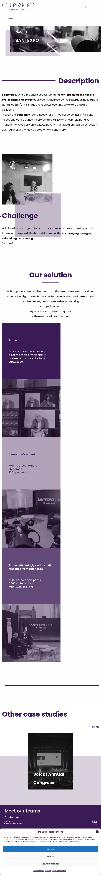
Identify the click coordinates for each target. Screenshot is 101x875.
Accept (50, 849)
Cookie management (42, 871)
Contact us (12, 817)
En (86, 6)
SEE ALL (95, 727)
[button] (97, 832)
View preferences (50, 863)
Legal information (59, 871)
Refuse (50, 856)
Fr (81, 6)
